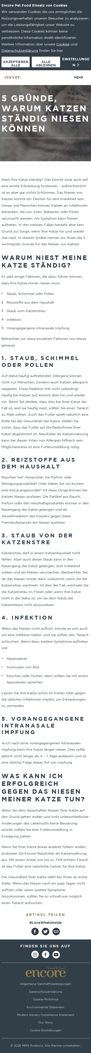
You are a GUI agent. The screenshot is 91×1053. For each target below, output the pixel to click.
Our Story (45, 1022)
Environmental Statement (46, 1007)
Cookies (62, 44)
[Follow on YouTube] (56, 954)
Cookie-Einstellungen (45, 1030)
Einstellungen (76, 62)
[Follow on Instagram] (35, 954)
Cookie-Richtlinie (45, 999)
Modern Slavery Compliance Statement (45, 1014)
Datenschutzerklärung (19, 50)
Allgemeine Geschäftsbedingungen (45, 984)
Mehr (78, 77)
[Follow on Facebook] (45, 954)
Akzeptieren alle (15, 63)
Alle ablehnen (46, 63)
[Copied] (56, 931)
